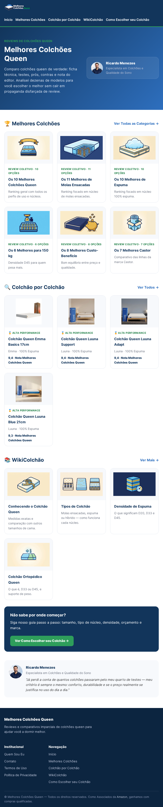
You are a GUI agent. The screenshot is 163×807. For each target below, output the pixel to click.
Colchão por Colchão (64, 20)
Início (8, 20)
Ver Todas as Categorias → (136, 123)
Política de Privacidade (20, 775)
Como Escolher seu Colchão (127, 20)
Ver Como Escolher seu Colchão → (42, 641)
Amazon (122, 797)
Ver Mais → (149, 460)
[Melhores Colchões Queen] (17, 7)
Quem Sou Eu (14, 754)
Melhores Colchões (30, 20)
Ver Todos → (148, 287)
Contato (10, 761)
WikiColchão (93, 20)
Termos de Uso (15, 768)
